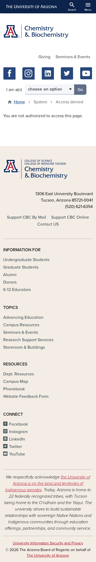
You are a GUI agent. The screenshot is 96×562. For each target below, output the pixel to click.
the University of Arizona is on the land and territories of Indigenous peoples (47, 483)
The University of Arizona (48, 555)
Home (19, 102)
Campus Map (15, 381)
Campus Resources (21, 325)
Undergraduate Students (26, 259)
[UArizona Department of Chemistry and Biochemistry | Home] (48, 31)
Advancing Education (23, 317)
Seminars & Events (72, 57)
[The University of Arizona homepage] (31, 6)
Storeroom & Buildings (24, 347)
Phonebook (14, 389)
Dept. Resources (18, 374)
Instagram (18, 431)
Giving (44, 57)
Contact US (48, 224)
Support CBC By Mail (26, 217)
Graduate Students (20, 267)
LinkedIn (17, 439)
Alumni (10, 274)
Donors (10, 282)
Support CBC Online (70, 217)
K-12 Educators (17, 289)
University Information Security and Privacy (48, 543)
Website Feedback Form (26, 396)
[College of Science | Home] (48, 169)
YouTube (17, 454)
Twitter (15, 446)
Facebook (18, 424)
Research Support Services (28, 340)
